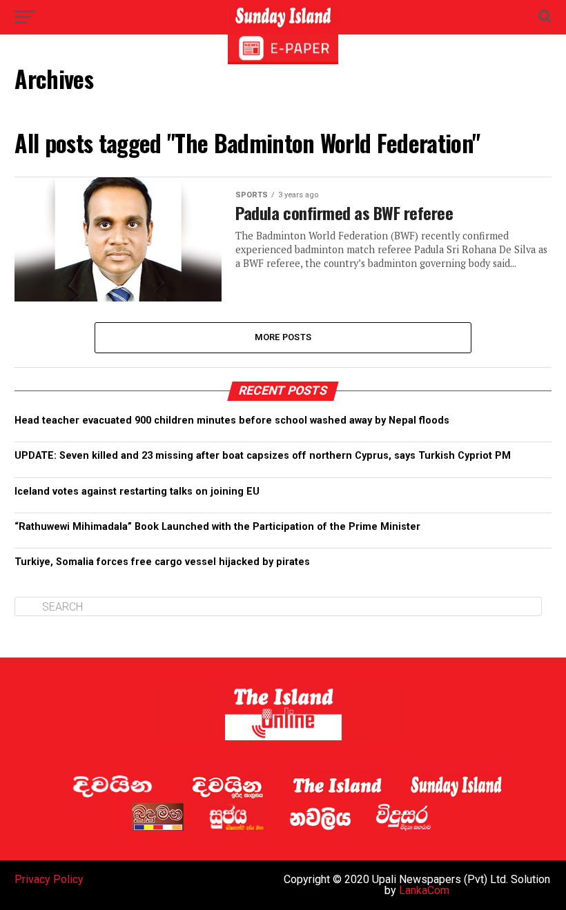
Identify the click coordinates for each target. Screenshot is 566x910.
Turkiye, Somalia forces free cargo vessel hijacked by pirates (162, 562)
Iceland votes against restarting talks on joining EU (137, 491)
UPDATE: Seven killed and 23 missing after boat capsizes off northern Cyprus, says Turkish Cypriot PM (262, 456)
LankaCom (424, 890)
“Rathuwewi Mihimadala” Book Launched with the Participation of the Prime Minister (217, 527)
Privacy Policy (49, 879)
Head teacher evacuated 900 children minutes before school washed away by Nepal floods (231, 420)
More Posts (283, 337)
